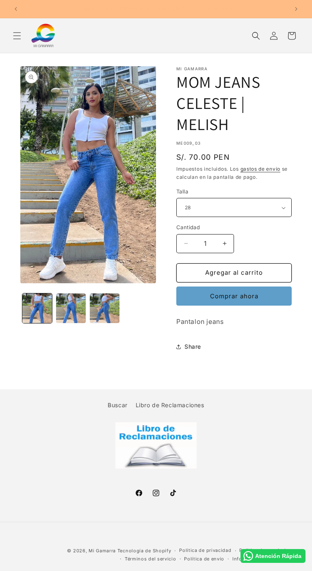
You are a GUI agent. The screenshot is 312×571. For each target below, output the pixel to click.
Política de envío (204, 559)
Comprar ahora (234, 296)
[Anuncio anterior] (16, 9)
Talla (182, 191)
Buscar (118, 405)
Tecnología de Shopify (144, 551)
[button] (17, 36)
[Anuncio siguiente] (296, 9)
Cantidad (188, 227)
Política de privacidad (205, 550)
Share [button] (192, 346)
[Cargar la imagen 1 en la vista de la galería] (37, 308)
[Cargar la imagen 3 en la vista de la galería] (104, 308)
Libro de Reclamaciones (170, 405)
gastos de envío (260, 169)
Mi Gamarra (102, 551)
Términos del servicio (150, 559)
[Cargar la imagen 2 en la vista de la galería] (71, 308)
